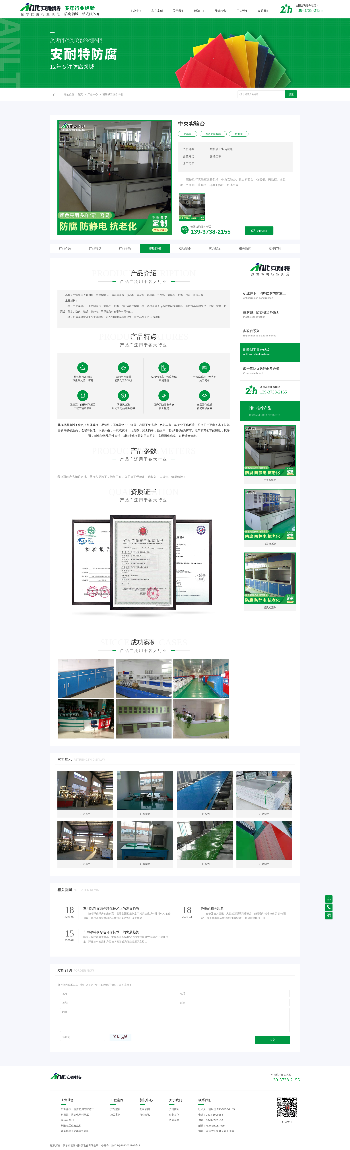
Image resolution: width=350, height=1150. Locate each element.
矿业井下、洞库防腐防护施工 (77, 1109)
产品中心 (93, 94)
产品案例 (115, 1109)
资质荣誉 (221, 10)
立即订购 (262, 231)
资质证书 (155, 248)
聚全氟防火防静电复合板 (75, 1131)
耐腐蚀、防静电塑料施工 (75, 1114)
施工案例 (115, 1114)
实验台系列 (67, 1120)
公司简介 (174, 1109)
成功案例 (185, 248)
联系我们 (263, 10)
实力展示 (215, 248)
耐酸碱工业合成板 (112, 94)
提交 (272, 1039)
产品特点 (95, 248)
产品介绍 (65, 248)
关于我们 (178, 10)
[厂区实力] (85, 790)
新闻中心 (200, 10)
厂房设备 (242, 10)
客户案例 (157, 10)
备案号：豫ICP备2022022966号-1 (120, 1145)
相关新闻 (245, 248)
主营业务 (136, 10)
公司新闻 (145, 1109)
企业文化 (174, 1114)
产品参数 (125, 248)
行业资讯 (145, 1114)
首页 (80, 94)
